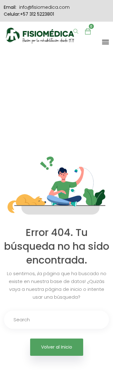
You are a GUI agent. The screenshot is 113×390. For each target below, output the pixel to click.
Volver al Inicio (56, 347)
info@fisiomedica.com (44, 7)
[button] (88, 31)
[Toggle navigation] (105, 42)
